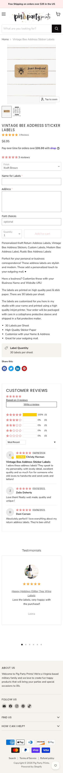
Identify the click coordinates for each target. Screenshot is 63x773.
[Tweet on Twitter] (11, 368)
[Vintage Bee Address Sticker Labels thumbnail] (6, 111)
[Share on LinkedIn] (17, 368)
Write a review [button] (31, 404)
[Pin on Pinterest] (24, 368)
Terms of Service (28, 758)
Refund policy (47, 758)
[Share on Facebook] (4, 368)
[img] (24, 453)
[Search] (56, 29)
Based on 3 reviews (17, 400)
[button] (10, 157)
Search (12, 758)
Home (5, 39)
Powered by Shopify (31, 766)
